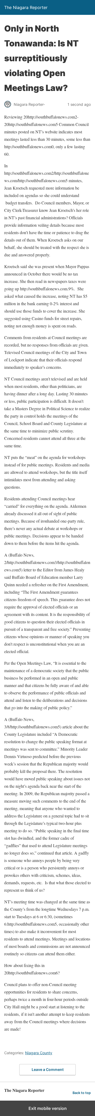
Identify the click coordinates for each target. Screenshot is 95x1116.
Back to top (82, 1093)
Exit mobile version (47, 1108)
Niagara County (38, 1053)
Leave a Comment (48, 1069)
